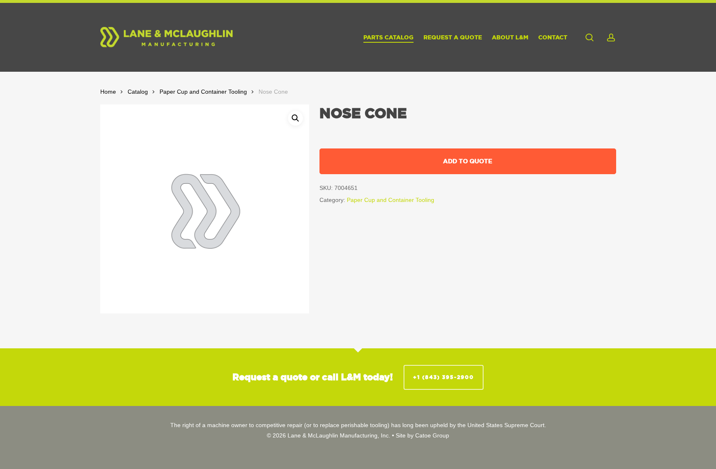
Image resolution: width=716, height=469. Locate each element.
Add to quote (467, 161)
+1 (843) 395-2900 (443, 377)
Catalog (138, 92)
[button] (295, 118)
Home (108, 92)
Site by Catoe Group (422, 435)
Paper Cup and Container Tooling (203, 92)
